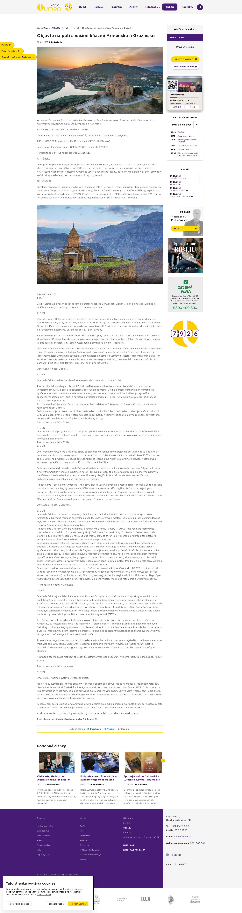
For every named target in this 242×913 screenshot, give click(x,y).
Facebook (95, 729)
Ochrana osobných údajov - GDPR (141, 837)
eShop (170, 6)
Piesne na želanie (44, 845)
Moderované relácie (45, 826)
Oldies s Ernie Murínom (187, 146)
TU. (97, 719)
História (83, 831)
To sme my (84, 845)
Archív (133, 6)
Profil (82, 826)
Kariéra (127, 832)
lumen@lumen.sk (183, 836)
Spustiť (178, 228)
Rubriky (40, 850)
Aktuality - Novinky (61, 28)
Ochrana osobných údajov (91, 855)
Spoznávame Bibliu (186, 136)
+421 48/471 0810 (180, 826)
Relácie (41, 818)
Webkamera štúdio (184, 66)
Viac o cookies (44, 894)
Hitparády (128, 818)
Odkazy (127, 828)
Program (116, 6)
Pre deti (40, 840)
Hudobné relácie (44, 836)
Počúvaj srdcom (184, 149)
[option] (56, 779)
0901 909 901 (197, 843)
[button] (185, 37)
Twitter (110, 729)
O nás (83, 818)
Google (124, 729)
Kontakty (128, 823)
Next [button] (163, 760)
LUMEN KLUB (128, 845)
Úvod (45, 28)
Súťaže (83, 859)
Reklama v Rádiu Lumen (90, 850)
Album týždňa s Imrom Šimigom (187, 141)
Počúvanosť (85, 836)
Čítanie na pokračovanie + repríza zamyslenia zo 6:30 (188, 155)
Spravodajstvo (43, 831)
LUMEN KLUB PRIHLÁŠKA (134, 850)
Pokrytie (83, 840)
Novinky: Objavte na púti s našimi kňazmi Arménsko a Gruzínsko (103, 28)
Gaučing (181, 132)
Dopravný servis (43, 855)
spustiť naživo (184, 59)
